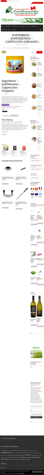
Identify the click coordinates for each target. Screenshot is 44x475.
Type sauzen (22, 26)
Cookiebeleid (22, 473)
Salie (17, 457)
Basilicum (5, 450)
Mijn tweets (3, 467)
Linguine (38, 452)
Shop (9, 29)
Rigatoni (9, 457)
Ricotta (6, 457)
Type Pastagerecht (36, 165)
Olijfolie (10, 455)
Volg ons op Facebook (8, 438)
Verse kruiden (11, 459)
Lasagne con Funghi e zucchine (39, 74)
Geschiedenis (27, 450)
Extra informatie (14, 115)
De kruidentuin (4, 29)
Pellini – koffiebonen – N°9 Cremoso (14, 152)
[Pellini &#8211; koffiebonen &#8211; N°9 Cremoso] (15, 148)
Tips (27, 26)
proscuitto (3, 457)
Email (31, 410)
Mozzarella (6, 455)
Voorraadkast (33, 26)
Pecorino (32, 455)
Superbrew (14, 108)
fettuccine (18, 450)
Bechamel (8, 450)
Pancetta (14, 455)
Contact (13, 29)
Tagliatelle (29, 457)
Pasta (28, 455)
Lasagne (35, 452)
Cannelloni (12, 450)
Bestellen (5, 104)
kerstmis (17, 452)
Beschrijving (6, 115)
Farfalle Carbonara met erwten (39, 63)
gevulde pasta (31, 450)
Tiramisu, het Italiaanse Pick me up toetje (39, 140)
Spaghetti (23, 457)
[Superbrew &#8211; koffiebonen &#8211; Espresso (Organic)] (6, 148)
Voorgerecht (17, 459)
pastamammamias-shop (7, 108)
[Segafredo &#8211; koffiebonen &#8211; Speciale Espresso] (24, 148)
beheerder (25, 44)
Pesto (38, 455)
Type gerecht (14, 26)
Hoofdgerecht (6, 452)
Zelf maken (28, 459)
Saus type (33, 174)
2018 (1, 450)
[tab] (6, 115)
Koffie (20, 106)
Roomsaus (13, 457)
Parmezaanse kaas (21, 455)
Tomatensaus (36, 457)
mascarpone (3, 455)
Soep (20, 457)
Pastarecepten (7, 26)
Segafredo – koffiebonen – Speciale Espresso (23, 152)
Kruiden (24, 452)
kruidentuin (28, 452)
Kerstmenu (13, 452)
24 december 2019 (39, 149)
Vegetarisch (4, 459)
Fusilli (21, 450)
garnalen (23, 450)
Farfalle (15, 450)
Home (2, 26)
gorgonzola (35, 450)
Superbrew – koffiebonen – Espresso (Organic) (5, 152)
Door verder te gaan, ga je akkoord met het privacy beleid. (36, 415)
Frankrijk (40, 191)
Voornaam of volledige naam (35, 405)
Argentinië (40, 197)
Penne (35, 455)
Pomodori (40, 455)
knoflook (20, 452)
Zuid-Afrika (32, 197)
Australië (36, 197)
